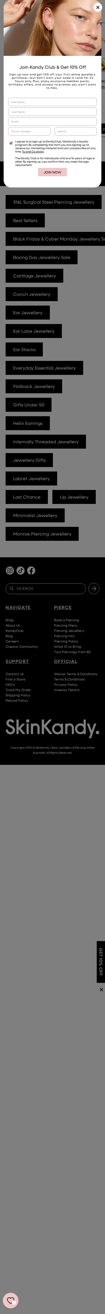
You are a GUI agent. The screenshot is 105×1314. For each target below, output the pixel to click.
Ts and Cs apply (33, 151)
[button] (97, 7)
